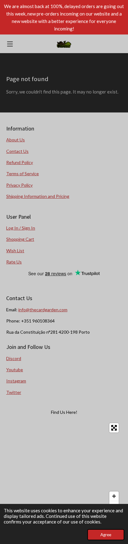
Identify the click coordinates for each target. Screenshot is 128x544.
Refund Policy (19, 162)
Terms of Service (22, 173)
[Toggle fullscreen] (114, 427)
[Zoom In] (114, 496)
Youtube (14, 369)
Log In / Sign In (20, 228)
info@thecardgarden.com (42, 309)
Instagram (16, 380)
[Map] (64, 466)
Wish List (15, 250)
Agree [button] (105, 534)
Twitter (13, 392)
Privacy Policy (19, 185)
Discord (13, 358)
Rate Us (14, 261)
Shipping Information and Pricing (37, 196)
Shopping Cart (20, 239)
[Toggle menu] (10, 44)
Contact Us (17, 151)
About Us (15, 139)
